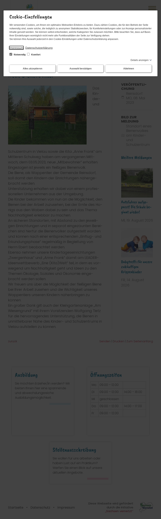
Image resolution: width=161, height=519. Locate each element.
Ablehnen (128, 68)
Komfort (35, 54)
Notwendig (19, 54)
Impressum (16, 47)
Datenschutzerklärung (39, 47)
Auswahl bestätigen (80, 68)
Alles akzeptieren (32, 68)
